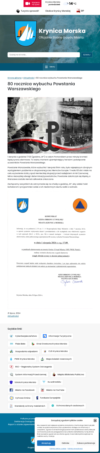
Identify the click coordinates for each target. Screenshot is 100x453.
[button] (95, 420)
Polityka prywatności (75, 449)
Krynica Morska (62, 31)
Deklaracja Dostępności (25, 421)
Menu (52, 66)
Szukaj (86, 54)
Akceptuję (46, 443)
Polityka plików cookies (58, 449)
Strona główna (14, 77)
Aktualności (28, 77)
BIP (82, 10)
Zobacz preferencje (86, 443)
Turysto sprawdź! (30, 10)
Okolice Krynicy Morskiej (57, 10)
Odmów (65, 443)
